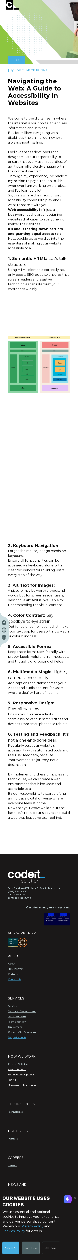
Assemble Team (17, 1069)
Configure (31, 1247)
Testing (12, 1079)
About (11, 963)
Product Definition (18, 1064)
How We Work (16, 968)
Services (12, 1006)
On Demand (15, 1026)
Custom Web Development (24, 1032)
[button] (71, 8)
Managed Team (17, 1016)
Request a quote (17, 1037)
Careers (12, 1165)
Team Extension (17, 1021)
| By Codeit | (17, 70)
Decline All (51, 1247)
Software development (21, 1074)
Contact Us (14, 979)
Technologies (15, 1111)
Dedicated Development (22, 1011)
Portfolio (13, 1138)
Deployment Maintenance (23, 1084)
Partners (13, 973)
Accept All (11, 1247)
